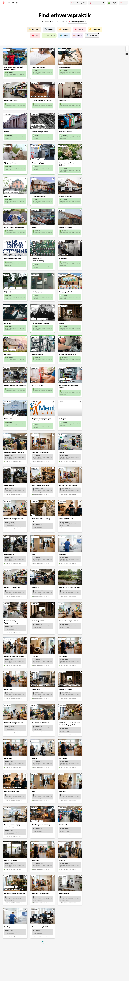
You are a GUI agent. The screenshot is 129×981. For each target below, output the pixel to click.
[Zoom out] (127, 50)
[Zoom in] (127, 47)
